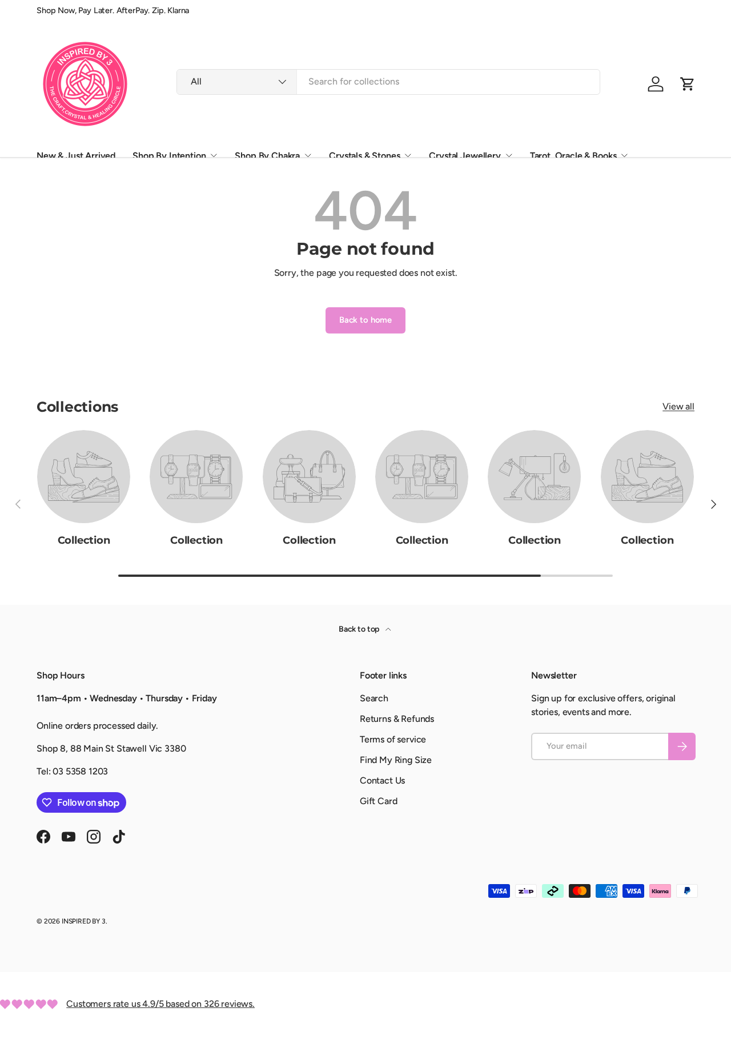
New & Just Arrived (76, 155)
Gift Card (378, 801)
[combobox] (388, 81)
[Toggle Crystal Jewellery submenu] (509, 155)
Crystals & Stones (364, 155)
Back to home (365, 320)
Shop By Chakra (267, 155)
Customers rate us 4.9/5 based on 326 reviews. (160, 1003)
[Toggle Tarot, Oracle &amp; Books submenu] (624, 155)
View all (678, 406)
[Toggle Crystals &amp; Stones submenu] (408, 155)
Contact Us (382, 780)
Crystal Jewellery (464, 155)
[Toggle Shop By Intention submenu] (213, 155)
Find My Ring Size (396, 759)
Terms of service (393, 739)
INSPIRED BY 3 (84, 921)
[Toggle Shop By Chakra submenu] (308, 155)
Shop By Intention (169, 155)
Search (374, 698)
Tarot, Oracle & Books (573, 155)
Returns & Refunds (397, 718)
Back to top (360, 629)
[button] (687, 84)
